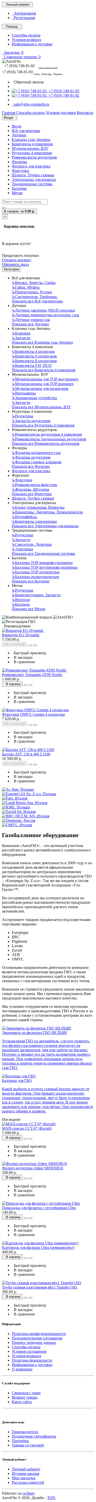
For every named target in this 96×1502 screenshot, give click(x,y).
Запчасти (21, 338)
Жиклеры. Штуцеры (30, 489)
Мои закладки (23, 1478)
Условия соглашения (29, 1351)
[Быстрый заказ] (30, 645)
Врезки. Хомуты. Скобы (34, 283)
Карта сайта (22, 1402)
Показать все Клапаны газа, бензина (42, 342)
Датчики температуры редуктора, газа (45, 315)
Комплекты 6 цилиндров (34, 356)
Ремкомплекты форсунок (34, 485)
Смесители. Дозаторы (32, 544)
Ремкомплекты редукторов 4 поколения (47, 434)
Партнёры (20, 1441)
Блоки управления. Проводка (38, 507)
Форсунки (20, 171)
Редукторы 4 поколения (32, 153)
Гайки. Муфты (26, 287)
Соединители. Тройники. (35, 297)
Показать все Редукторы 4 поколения (43, 425)
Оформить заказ (15, 264)
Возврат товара (24, 1397)
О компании (22, 1369)
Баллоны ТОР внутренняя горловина (45, 567)
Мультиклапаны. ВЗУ (30, 148)
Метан (17, 193)
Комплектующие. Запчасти (36, 595)
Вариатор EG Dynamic (21, 635)
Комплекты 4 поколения (32, 144)
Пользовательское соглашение (37, 1338)
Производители (25, 1432)
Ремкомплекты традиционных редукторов (49, 439)
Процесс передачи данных (34, 1342)
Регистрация (23, 18)
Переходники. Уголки (32, 292)
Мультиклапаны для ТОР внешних (43, 384)
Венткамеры (24, 393)
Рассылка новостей (28, 1482)
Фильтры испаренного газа (36, 453)
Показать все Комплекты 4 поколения (43, 370)
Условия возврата (26, 40)
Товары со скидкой (28, 1445)
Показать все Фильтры (31, 466)
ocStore (28, 1493)
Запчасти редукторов (31, 421)
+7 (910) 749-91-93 (63, 91)
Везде (16, 126)
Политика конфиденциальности (39, 1334)
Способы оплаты (26, 35)
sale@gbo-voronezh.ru (30, 104)
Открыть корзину (16, 260)
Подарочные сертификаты (34, 1436)
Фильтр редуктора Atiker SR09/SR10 (32, 1168)
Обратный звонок (28, 82)
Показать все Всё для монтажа (37, 301)
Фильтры (19, 162)
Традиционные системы (32, 184)
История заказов (25, 1473)
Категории (11, 269)
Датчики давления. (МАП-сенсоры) (43, 310)
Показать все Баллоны (30, 581)
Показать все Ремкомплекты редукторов (46, 443)
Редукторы (22, 416)
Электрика (22, 549)
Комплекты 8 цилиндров (34, 361)
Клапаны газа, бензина (31, 139)
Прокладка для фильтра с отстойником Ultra (39, 1208)
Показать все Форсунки (32, 494)
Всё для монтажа (26, 131)
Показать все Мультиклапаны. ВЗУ (41, 407)
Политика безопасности (32, 1360)
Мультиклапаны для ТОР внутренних (45, 379)
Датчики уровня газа (31, 320)
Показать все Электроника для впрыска (45, 526)
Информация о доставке (32, 44)
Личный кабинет (26, 1469)
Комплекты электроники (34, 521)
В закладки (22, 657)
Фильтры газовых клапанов (37, 462)
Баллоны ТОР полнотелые (36, 572)
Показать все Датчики (30, 324)
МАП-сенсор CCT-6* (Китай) (27, 1128)
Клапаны (21, 333)
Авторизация (24, 13)
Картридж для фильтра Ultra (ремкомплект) (38, 1247)
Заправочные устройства (34, 398)
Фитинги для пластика (31, 166)
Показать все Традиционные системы (43, 553)
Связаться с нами (26, 1393)
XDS (51, 1498)
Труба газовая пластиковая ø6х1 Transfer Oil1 (39, 1287)
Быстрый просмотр (29, 653)
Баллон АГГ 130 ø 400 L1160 (26, 754)
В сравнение (23, 662)
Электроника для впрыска (34, 179)
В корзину (12, 684)
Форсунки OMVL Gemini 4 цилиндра (33, 714)
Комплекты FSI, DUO (32, 365)
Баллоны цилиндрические (35, 577)
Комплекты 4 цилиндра (33, 351)
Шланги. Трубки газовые (33, 175)
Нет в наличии (14, 644)
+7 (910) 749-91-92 (63, 95)
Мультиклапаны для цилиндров (40, 388)
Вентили (21, 600)
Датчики (19, 135)
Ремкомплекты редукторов (34, 157)
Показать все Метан (28, 609)
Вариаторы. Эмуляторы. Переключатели (47, 512)
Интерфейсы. (24, 517)
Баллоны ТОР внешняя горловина (42, 563)
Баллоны (19, 188)
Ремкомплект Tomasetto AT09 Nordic (32, 675)
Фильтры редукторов (31, 457)
